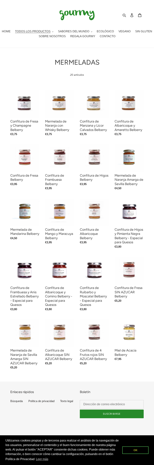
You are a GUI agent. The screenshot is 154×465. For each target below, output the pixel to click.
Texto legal (66, 401)
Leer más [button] (42, 459)
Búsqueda (16, 401)
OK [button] (135, 450)
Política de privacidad (41, 401)
